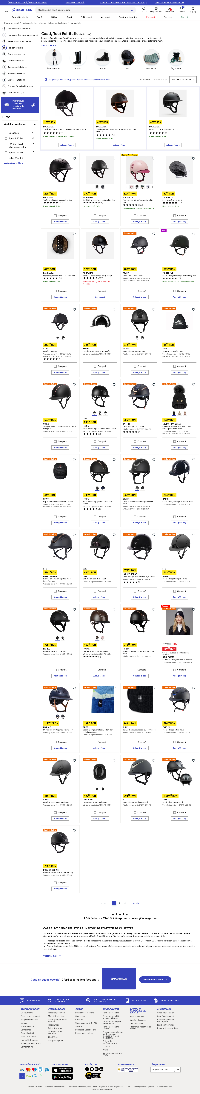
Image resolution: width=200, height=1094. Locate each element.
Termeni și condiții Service (111, 1028)
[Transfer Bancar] (40, 1071)
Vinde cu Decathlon (165, 1013)
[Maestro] (34, 1070)
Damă (39, 17)
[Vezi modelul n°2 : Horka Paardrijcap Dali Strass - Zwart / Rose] (100, 413)
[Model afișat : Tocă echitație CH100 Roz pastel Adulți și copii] (131, 187)
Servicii (184, 17)
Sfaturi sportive (137, 1017)
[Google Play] (62, 1078)
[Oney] (28, 1076)
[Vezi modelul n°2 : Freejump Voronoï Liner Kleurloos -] (103, 789)
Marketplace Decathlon (31, 1043)
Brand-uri (168, 17)
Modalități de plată (56, 1016)
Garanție (79, 1020)
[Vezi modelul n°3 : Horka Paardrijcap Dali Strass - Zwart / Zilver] (105, 413)
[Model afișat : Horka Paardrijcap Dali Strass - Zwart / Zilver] (94, 413)
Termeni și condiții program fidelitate (111, 1017)
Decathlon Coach (137, 1023)
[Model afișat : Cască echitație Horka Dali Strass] (97, 638)
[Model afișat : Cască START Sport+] (57, 338)
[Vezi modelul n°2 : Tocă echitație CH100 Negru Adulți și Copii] (137, 187)
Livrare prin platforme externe (57, 1020)
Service (78, 1026)
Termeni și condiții (111, 1013)
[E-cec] (22, 1077)
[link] (155, 979)
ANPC (105, 1050)
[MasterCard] (28, 1070)
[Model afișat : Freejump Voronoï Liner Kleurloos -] (97, 789)
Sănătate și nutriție (128, 17)
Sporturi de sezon (138, 1020)
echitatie (162, 933)
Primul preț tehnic (28, 1037)
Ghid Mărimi (53, 1037)
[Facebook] (87, 1070)
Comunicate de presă (30, 1016)
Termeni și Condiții (35, 1087)
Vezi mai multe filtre (13, 163)
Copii (69, 17)
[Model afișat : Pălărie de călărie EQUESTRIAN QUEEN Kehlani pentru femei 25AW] (174, 413)
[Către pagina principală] (22, 10)
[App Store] (62, 1072)
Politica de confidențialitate (110, 1042)
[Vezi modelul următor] (153, 187)
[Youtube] (92, 1070)
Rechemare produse (84, 1033)
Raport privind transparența (144, 1087)
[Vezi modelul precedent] (126, 187)
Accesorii (105, 17)
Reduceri (150, 17)
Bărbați (54, 17)
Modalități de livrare (56, 1013)
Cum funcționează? (166, 1016)
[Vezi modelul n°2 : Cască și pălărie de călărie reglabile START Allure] (142, 488)
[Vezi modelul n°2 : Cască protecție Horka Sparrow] (103, 488)
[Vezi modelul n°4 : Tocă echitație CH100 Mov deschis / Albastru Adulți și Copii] (148, 187)
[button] (20, 133)
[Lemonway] (40, 1076)
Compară (62, 215)
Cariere (24, 1023)
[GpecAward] (93, 1078)
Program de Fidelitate (84, 1013)
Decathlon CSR (27, 1033)
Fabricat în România (29, 1040)
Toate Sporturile (20, 17)
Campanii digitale (55, 1040)
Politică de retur (55, 1028)
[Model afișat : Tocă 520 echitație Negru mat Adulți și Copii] (97, 187)
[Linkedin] (101, 1070)
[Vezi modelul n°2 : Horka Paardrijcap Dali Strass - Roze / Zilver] (103, 638)
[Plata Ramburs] (34, 1076)
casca (70, 941)
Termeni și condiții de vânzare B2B (112, 1022)
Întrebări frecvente (165, 1025)
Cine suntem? (27, 1013)
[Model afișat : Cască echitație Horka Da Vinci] (137, 338)
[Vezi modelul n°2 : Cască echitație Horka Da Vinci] (142, 338)
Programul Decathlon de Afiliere (140, 1028)
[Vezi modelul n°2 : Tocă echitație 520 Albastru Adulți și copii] (103, 187)
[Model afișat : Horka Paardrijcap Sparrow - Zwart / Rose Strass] (97, 488)
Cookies (106, 1047)
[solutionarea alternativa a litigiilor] (128, 1071)
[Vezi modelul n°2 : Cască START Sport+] (63, 338)
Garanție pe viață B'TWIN (86, 1023)
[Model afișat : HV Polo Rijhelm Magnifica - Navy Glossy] (57, 716)
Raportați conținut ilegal (167, 1028)
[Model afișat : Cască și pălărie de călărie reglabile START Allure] (137, 488)
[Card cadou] (46, 1070)
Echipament (86, 17)
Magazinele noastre (29, 1020)
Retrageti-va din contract (55, 1033)
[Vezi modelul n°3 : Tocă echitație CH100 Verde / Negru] (142, 187)
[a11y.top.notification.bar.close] (194, 2)
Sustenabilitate (27, 1026)
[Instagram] (97, 1070)
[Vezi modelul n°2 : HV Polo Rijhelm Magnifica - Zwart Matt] (63, 716)
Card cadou (80, 1016)
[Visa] (22, 1070)
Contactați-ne (27, 1047)
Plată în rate (53, 1025)
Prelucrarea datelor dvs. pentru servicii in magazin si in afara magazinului (113, 1035)
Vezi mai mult (47, 45)
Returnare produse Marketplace (165, 1020)
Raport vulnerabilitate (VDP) (112, 1054)
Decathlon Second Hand (85, 1030)
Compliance (26, 1030)
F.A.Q (128, 1087)
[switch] (6, 104)
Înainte (136, 903)
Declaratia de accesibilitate (102, 1089)
